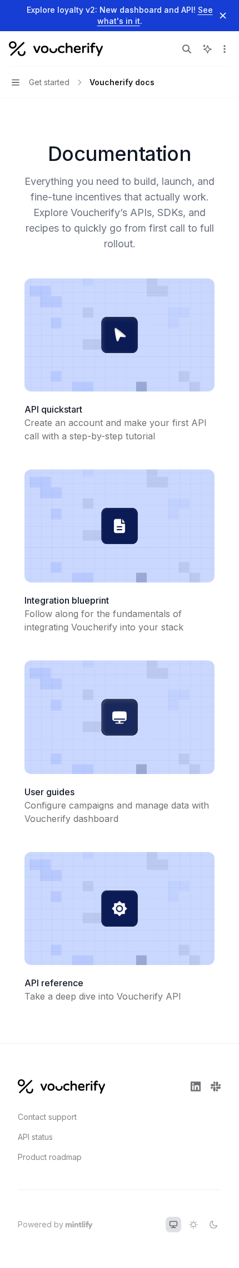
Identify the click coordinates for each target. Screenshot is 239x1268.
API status (35, 1137)
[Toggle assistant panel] (207, 49)
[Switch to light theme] (193, 1224)
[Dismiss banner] (223, 15)
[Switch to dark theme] (213, 1224)
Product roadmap (50, 1157)
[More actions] (224, 49)
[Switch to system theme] (173, 1224)
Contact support (47, 1117)
